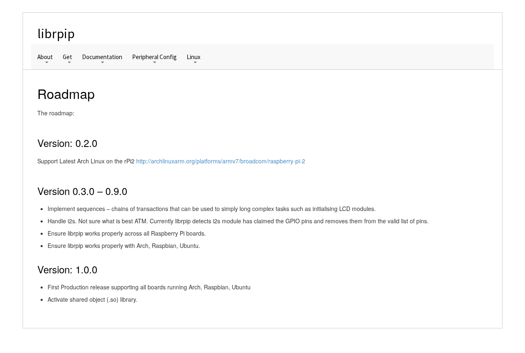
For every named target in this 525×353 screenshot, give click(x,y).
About (45, 57)
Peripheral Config (154, 57)
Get (67, 57)
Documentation (102, 57)
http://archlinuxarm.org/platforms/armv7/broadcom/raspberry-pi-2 (220, 161)
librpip (56, 33)
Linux (194, 57)
